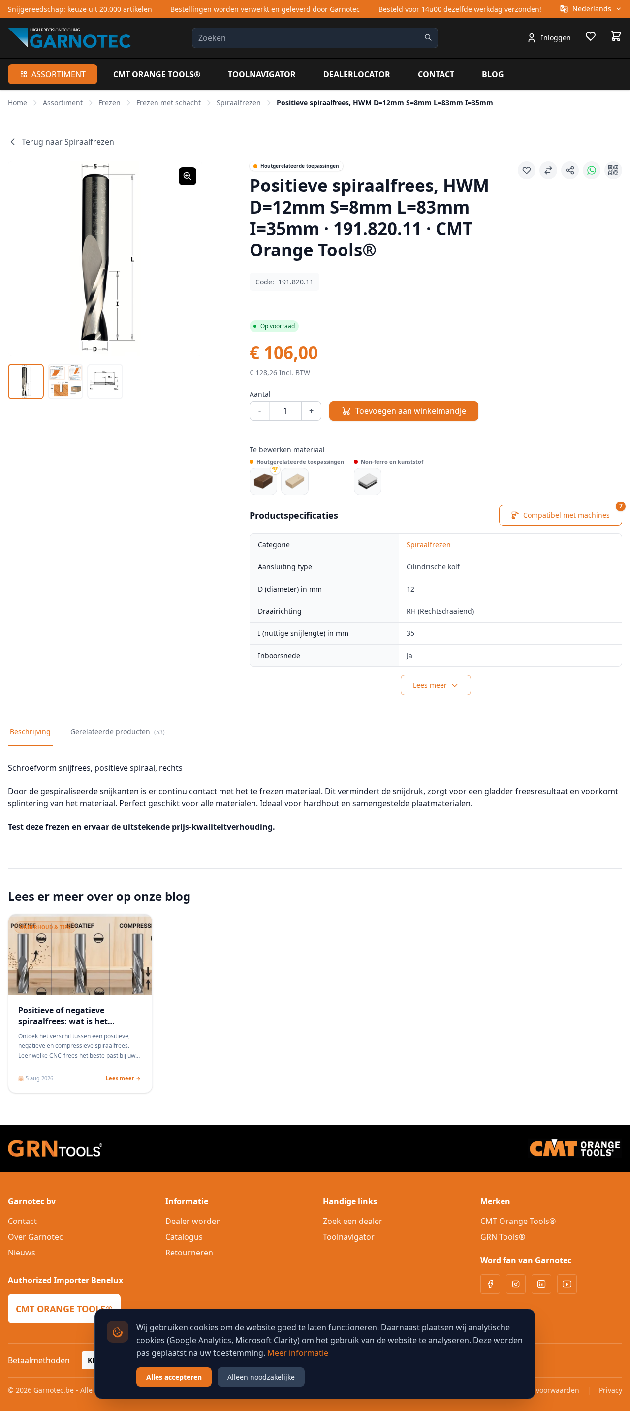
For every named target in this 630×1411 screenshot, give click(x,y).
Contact (436, 74)
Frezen (109, 102)
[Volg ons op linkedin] (541, 1284)
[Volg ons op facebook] (490, 1284)
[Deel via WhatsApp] (591, 170)
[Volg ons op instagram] (516, 1284)
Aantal (260, 394)
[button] (105, 258)
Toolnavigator (262, 74)
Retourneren (189, 1252)
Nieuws (21, 1252)
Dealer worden (193, 1221)
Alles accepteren (174, 1376)
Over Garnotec (35, 1236)
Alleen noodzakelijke (261, 1376)
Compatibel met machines (572, 512)
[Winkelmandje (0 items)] (616, 36)
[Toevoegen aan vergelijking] (548, 170)
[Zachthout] (295, 481)
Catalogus (184, 1236)
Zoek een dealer (352, 1221)
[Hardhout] (263, 481)
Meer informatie (297, 1353)
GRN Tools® (502, 1236)
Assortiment (59, 74)
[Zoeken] (428, 37)
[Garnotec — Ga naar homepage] (69, 38)
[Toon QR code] (613, 170)
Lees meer (430, 685)
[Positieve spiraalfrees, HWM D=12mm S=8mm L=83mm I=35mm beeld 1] (26, 382)
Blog (493, 74)
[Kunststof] (367, 481)
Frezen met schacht (168, 102)
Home (17, 102)
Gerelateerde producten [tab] (117, 731)
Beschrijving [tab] (30, 731)
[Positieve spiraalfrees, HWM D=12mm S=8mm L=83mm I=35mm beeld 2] (66, 382)
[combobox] (315, 38)
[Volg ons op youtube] (567, 1284)
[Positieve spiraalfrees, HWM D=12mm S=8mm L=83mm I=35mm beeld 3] (105, 382)
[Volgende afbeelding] (182, 258)
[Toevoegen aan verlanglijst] (527, 170)
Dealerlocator (356, 74)
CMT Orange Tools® (156, 74)
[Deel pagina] (570, 170)
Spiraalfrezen (239, 102)
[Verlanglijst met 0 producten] (591, 38)
